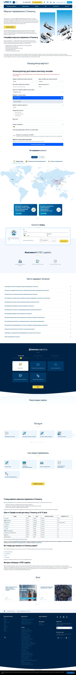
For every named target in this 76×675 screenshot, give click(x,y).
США (5, 625)
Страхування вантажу (25, 651)
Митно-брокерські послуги (26, 658)
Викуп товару (23, 650)
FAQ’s (40, 618)
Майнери (8, 522)
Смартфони (8, 520)
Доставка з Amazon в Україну (26, 630)
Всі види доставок (11, 611)
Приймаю (70, 672)
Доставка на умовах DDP (25, 636)
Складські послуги (24, 633)
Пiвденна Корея (7, 622)
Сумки (7, 534)
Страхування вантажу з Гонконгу (27, 654)
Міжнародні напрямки (11, 6)
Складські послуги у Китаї (25, 634)
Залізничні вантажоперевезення (27, 619)
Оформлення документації (26, 646)
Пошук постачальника (25, 640)
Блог (46, 6)
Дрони (7, 524)
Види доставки (25, 6)
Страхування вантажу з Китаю (26, 653)
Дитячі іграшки (9, 530)
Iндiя (4, 623)
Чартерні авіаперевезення (26, 623)
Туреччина (6, 626)
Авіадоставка (23, 618)
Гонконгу (14, 30)
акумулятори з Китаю (23, 539)
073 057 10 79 (39, 542)
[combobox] (24, 235)
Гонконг (5, 619)
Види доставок (41, 624)
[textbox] (24, 235)
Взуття (7, 526)
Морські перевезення (8, 502)
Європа (5, 630)
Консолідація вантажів (25, 637)
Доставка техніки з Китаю (25, 662)
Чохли (7, 518)
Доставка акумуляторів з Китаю (27, 664)
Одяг (7, 528)
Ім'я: (23, 229)
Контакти (67, 6)
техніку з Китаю (15, 539)
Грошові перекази (24, 647)
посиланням (20, 542)
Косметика (8, 536)
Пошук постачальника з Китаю (26, 641)
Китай (5, 618)
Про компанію (56, 6)
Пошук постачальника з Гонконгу (27, 644)
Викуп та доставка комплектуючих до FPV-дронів (29, 661)
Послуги (36, 6)
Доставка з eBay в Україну (26, 631)
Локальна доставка (24, 657)
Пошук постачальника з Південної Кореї (28, 643)
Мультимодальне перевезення (26, 622)
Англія (5, 629)
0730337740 (28, 2)
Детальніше (18, 213)
